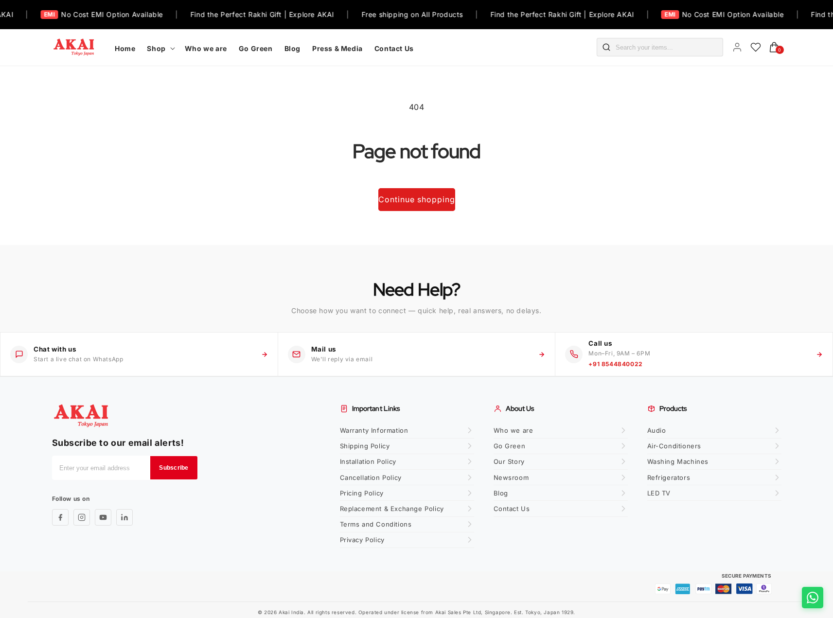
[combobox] (669, 47)
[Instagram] (81, 517)
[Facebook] (60, 517)
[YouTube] (103, 517)
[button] (159, 47)
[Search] (606, 47)
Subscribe (173, 467)
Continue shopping (416, 199)
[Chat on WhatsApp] (812, 597)
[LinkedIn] (124, 517)
